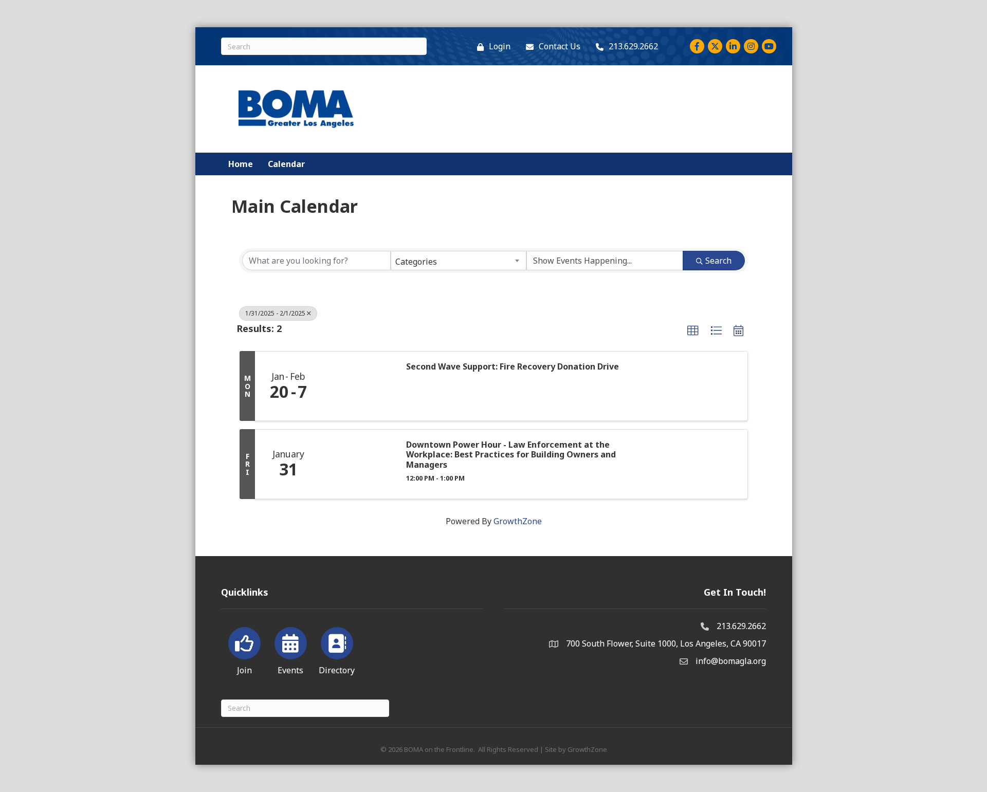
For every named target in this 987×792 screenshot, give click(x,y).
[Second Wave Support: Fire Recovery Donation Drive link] (359, 386)
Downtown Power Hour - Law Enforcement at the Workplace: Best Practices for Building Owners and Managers (511, 455)
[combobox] (458, 260)
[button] (693, 331)
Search (718, 260)
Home (240, 164)
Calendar (286, 164)
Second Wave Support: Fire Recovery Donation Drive (512, 367)
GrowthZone (518, 521)
